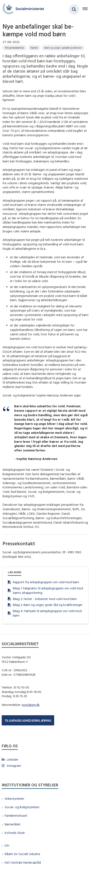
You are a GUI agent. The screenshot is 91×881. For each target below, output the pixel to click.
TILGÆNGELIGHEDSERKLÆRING (28, 720)
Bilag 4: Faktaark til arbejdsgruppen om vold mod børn (47, 613)
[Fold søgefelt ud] (74, 9)
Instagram (14, 766)
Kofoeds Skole (15, 833)
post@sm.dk (31, 705)
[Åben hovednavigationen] (87, 9)
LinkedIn (12, 759)
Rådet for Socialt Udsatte (22, 854)
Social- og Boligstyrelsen (22, 807)
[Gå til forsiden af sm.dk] (22, 9)
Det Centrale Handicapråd (23, 862)
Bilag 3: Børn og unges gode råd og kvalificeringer (48, 605)
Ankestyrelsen (14, 799)
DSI (7, 845)
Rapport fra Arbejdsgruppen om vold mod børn (46, 582)
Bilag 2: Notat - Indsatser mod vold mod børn (45, 599)
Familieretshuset (16, 816)
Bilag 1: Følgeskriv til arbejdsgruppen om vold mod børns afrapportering (48, 590)
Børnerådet (13, 824)
